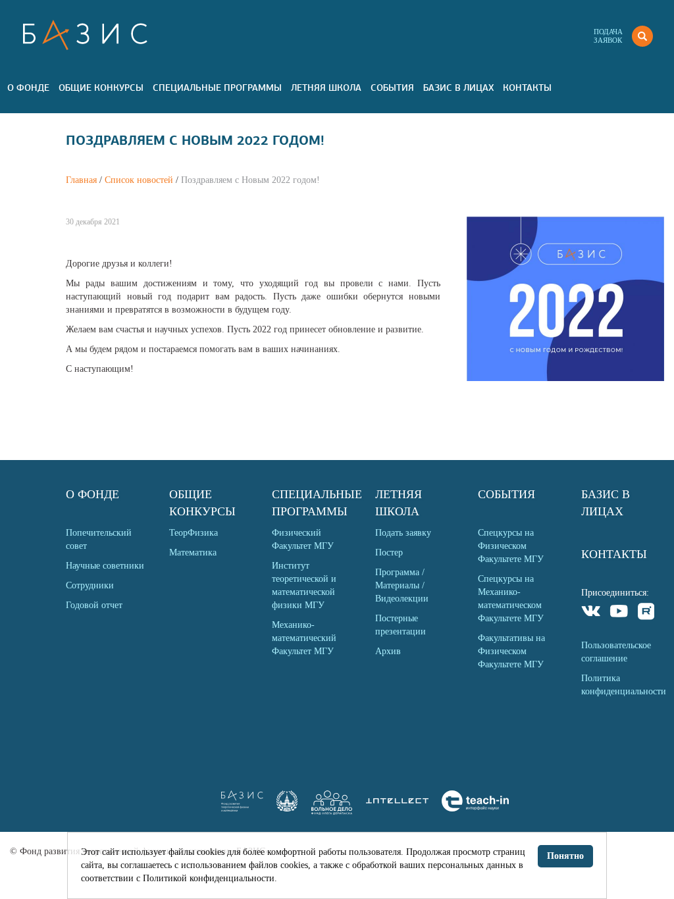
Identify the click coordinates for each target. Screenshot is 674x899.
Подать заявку (403, 533)
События (392, 87)
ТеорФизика (193, 533)
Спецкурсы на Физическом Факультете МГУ (511, 546)
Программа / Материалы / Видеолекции (401, 585)
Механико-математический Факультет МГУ (304, 638)
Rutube (646, 613)
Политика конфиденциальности (622, 684)
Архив (388, 651)
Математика (193, 552)
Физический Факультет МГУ (303, 539)
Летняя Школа (326, 87)
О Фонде (28, 87)
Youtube (619, 613)
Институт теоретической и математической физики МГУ (304, 585)
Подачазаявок (608, 36)
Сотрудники (90, 585)
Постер (389, 552)
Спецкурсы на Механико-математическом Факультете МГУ (511, 598)
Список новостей (139, 180)
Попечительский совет (99, 539)
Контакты (527, 87)
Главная (81, 180)
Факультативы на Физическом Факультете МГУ (511, 651)
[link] (287, 808)
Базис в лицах (458, 87)
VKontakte (591, 613)
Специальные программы (217, 87)
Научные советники (105, 566)
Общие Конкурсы (101, 87)
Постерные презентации (400, 624)
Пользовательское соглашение (616, 651)
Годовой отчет (94, 605)
